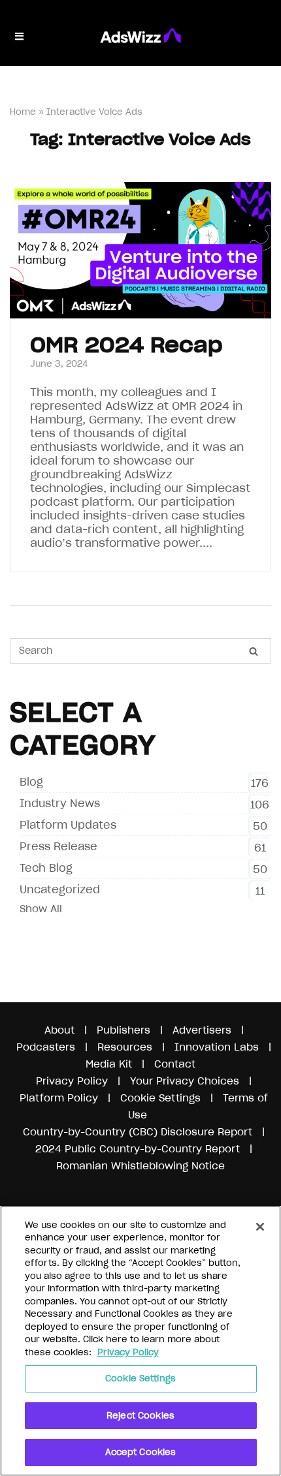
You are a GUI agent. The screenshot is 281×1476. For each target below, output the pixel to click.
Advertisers (202, 1030)
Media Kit (109, 1064)
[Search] (253, 651)
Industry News (60, 803)
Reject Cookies (140, 1415)
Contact (174, 1064)
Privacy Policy (72, 1081)
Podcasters (45, 1047)
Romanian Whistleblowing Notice (140, 1166)
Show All (41, 908)
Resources (124, 1047)
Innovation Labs (216, 1047)
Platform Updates (68, 824)
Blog (31, 781)
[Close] (260, 1226)
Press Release (58, 846)
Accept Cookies (140, 1452)
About (59, 1030)
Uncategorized (60, 889)
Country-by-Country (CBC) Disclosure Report (137, 1132)
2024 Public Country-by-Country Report (139, 1149)
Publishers (123, 1030)
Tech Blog (46, 867)
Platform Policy (59, 1098)
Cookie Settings (140, 1378)
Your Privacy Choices (184, 1081)
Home (23, 111)
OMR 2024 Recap (126, 344)
